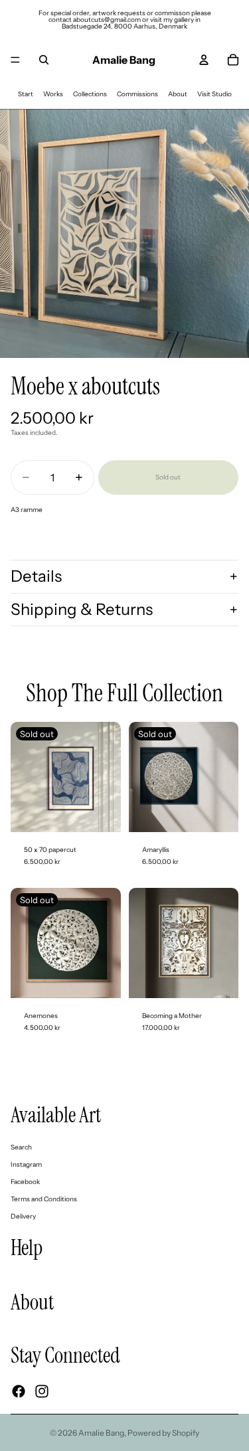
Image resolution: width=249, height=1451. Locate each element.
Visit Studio (214, 94)
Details (36, 576)
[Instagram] (42, 1391)
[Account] (203, 59)
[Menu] (15, 59)
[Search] (43, 59)
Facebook (25, 1181)
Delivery (23, 1216)
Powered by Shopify (163, 1433)
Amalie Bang (101, 1433)
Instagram (26, 1164)
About (177, 94)
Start (25, 94)
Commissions (137, 94)
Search (21, 1147)
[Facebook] (19, 1391)
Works (53, 94)
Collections (90, 94)
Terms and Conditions (44, 1199)
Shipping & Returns (82, 609)
